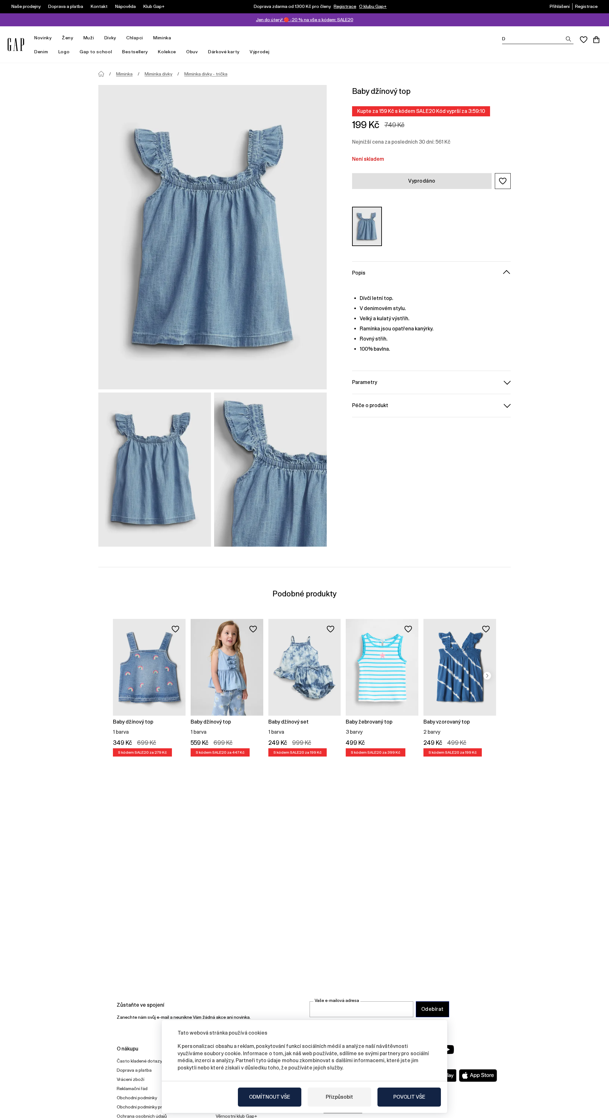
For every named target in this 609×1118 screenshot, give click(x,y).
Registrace (345, 6)
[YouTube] (448, 1049)
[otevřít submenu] (55, 38)
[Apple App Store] (478, 1075)
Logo (64, 51)
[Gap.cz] (16, 44)
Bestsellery (135, 51)
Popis (358, 273)
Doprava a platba (65, 6)
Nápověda (125, 6)
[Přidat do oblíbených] (175, 629)
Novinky (43, 37)
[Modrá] (367, 226)
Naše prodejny (26, 6)
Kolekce (167, 51)
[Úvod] (101, 74)
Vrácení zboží (130, 1079)
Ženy (67, 37)
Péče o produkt (370, 405)
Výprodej (260, 51)
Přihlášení (560, 6)
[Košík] (596, 39)
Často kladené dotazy (139, 1060)
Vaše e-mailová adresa (337, 1000)
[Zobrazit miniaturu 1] (154, 470)
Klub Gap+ (154, 6)
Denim (41, 51)
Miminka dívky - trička (205, 73)
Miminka (162, 37)
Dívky (110, 37)
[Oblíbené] (583, 39)
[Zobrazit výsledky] (568, 39)
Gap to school (96, 51)
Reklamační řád (132, 1088)
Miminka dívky (158, 73)
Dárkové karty (223, 51)
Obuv (192, 51)
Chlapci (134, 37)
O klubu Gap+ (373, 6)
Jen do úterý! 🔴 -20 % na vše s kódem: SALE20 (304, 19)
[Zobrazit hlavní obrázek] (212, 237)
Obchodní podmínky (137, 1097)
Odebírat (432, 1009)
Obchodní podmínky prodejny (146, 1106)
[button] (503, 181)
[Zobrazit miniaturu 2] (270, 470)
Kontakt (99, 6)
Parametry (364, 382)
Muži (88, 37)
